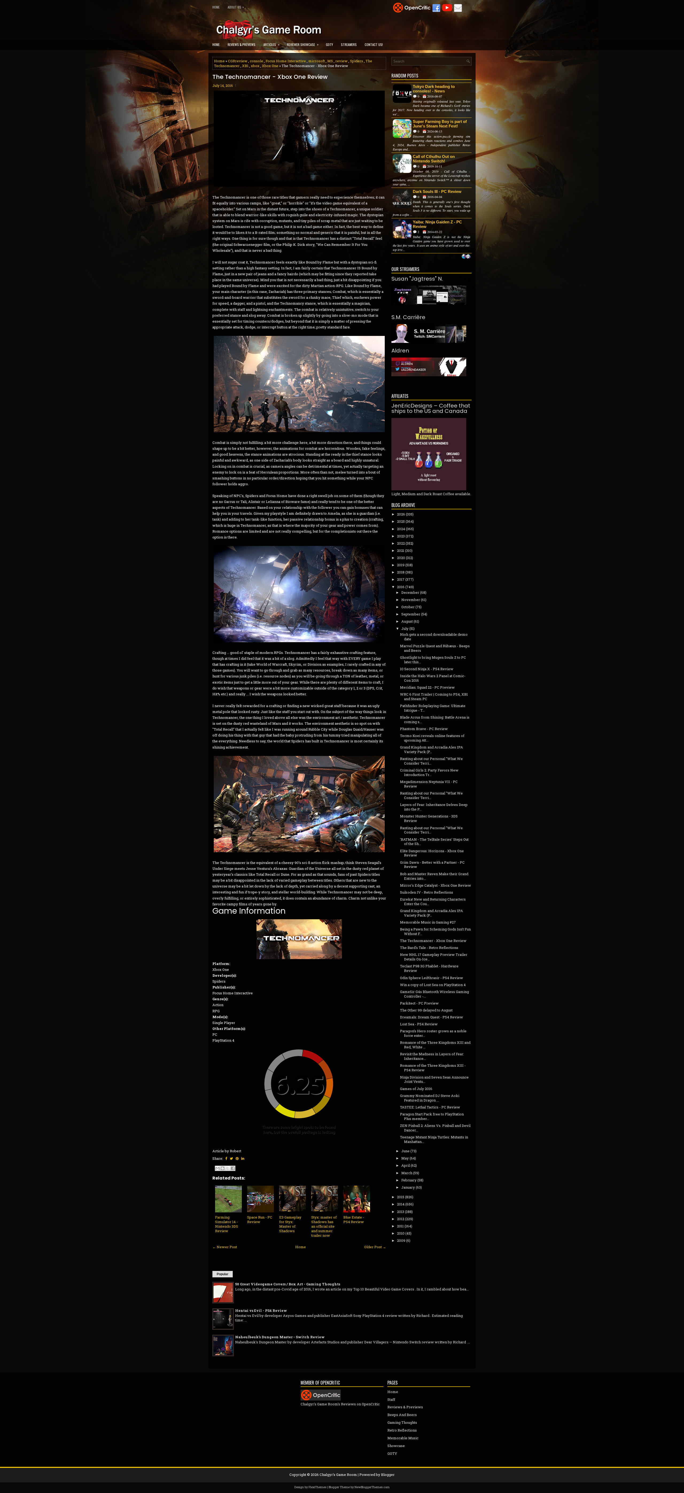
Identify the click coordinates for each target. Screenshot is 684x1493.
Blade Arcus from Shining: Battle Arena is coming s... (434, 719)
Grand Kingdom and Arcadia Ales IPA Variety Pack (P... (431, 749)
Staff (391, 1399)
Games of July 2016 (416, 1088)
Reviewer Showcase (302, 44)
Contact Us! (374, 44)
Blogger (388, 1474)
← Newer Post (224, 1246)
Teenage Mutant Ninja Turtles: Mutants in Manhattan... (434, 1139)
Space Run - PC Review (259, 1219)
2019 (401, 565)
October (408, 606)
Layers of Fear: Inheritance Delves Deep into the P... (434, 807)
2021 (400, 550)
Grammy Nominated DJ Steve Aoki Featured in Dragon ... (429, 1098)
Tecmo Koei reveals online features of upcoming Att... (432, 738)
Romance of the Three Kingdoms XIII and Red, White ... (435, 1044)
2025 (401, 521)
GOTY (329, 44)
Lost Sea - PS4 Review (419, 1024)
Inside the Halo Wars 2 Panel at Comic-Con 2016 (432, 678)
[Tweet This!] (231, 1158)
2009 (401, 1240)
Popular (222, 1274)
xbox (255, 65)
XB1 (245, 65)
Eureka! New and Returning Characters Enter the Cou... (433, 901)
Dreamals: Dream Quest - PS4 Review (431, 1017)
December (410, 592)
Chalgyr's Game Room (338, 1474)
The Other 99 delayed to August (426, 1010)
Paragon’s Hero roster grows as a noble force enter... (433, 1033)
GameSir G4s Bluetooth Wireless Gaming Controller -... (434, 994)
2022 (401, 543)
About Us (236, 7)
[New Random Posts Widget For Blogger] (466, 256)
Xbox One (270, 65)
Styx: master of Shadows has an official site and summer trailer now (324, 1226)
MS (330, 61)
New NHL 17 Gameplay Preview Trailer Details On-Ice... (433, 956)
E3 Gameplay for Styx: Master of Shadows (290, 1224)
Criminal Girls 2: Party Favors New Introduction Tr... (429, 772)
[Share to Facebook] (232, 1168)
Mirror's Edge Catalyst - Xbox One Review (435, 885)
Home (216, 7)
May (405, 1158)
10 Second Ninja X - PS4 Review (426, 668)
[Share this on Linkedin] (243, 1158)
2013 (400, 1211)
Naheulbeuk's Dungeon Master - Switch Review (280, 1337)
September (410, 614)
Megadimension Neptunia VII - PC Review (429, 784)
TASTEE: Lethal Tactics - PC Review (430, 1107)
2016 (401, 586)
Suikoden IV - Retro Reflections (426, 892)
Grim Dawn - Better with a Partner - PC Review (432, 864)
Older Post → (375, 1246)
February (409, 1180)
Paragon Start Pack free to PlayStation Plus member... (432, 1116)
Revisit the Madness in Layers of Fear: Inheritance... (432, 1056)
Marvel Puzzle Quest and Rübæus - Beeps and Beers (435, 648)
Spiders (356, 61)
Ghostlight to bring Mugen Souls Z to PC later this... (433, 659)
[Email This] (217, 1168)
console (256, 61)
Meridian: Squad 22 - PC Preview (427, 687)
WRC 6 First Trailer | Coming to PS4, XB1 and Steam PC (434, 696)
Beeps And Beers (402, 1414)
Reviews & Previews (241, 44)
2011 (400, 1226)
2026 (401, 514)
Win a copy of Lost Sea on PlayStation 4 (433, 984)
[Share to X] (227, 1168)
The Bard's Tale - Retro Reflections (429, 947)
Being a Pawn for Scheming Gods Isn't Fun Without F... (435, 931)
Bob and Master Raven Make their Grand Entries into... (434, 876)
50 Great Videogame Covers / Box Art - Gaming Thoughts (287, 1284)
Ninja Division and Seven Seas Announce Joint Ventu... (434, 1079)
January (408, 1187)
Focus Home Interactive (286, 61)
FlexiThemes (317, 1487)
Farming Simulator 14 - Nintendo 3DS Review (226, 1224)
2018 (401, 572)
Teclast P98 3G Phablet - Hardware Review (429, 968)
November (410, 599)
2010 (401, 1233)
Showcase (396, 1445)
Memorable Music (402, 1438)
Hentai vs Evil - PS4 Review (261, 1310)
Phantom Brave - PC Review (424, 728)
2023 (401, 536)
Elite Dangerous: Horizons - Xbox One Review (432, 853)
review (341, 61)
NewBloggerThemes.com (372, 1487)
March (406, 1172)
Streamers (349, 44)
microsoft (316, 61)
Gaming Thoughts (402, 1422)
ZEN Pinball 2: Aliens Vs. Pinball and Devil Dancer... (435, 1128)
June (405, 1151)
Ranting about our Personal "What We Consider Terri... (431, 761)
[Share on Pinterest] (237, 1158)
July (405, 628)
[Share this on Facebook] (226, 1158)
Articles (271, 44)
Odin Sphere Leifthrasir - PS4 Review (431, 977)
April (405, 1165)
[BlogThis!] (222, 1168)
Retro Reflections (402, 1430)
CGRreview (237, 61)
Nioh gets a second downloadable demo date (434, 636)
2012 (400, 1218)
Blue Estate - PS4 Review (353, 1219)
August (407, 621)
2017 (401, 579)
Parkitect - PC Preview (419, 1003)
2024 (401, 528)
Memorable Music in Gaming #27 (428, 922)
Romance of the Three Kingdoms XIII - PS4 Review (433, 1067)
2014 (401, 1204)
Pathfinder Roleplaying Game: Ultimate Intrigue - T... (432, 708)
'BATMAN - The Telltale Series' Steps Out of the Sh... (434, 841)
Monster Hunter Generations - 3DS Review (429, 818)
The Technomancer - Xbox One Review (270, 77)
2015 (400, 1197)
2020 (401, 557)
